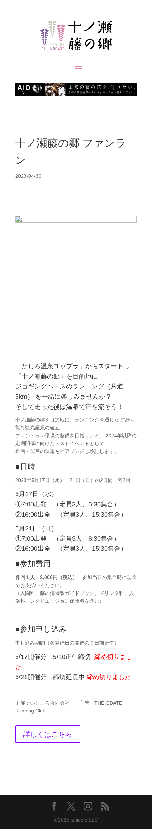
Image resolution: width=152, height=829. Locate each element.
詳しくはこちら (47, 734)
